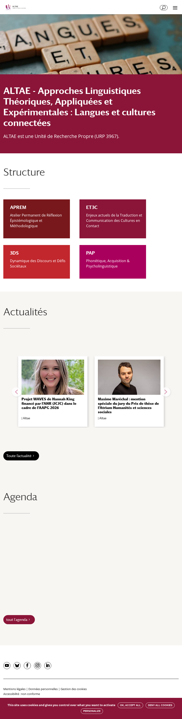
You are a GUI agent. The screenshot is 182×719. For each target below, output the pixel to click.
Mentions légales (14, 689)
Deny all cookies (160, 705)
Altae (26, 418)
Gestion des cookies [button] (74, 689)
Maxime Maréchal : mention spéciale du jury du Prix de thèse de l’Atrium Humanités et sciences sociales (128, 405)
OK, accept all (130, 705)
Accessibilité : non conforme (21, 694)
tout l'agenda (16, 620)
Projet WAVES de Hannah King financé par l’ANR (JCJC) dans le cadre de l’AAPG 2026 (49, 403)
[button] (16, 392)
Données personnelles (43, 689)
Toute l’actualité (19, 456)
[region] (91, 392)
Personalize (92, 711)
